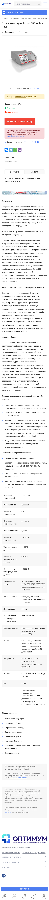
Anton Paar (34, 88)
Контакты (8, 812)
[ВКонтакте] (6, 150)
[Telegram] (11, 150)
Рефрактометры (38, 18)
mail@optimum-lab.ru (15, 136)
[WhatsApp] (15, 150)
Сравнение (23, 32)
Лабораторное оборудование (20, 18)
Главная (5, 18)
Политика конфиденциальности (33, 853)
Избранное (9, 32)
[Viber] (19, 150)
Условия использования (11, 853)
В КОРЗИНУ (24, 889)
